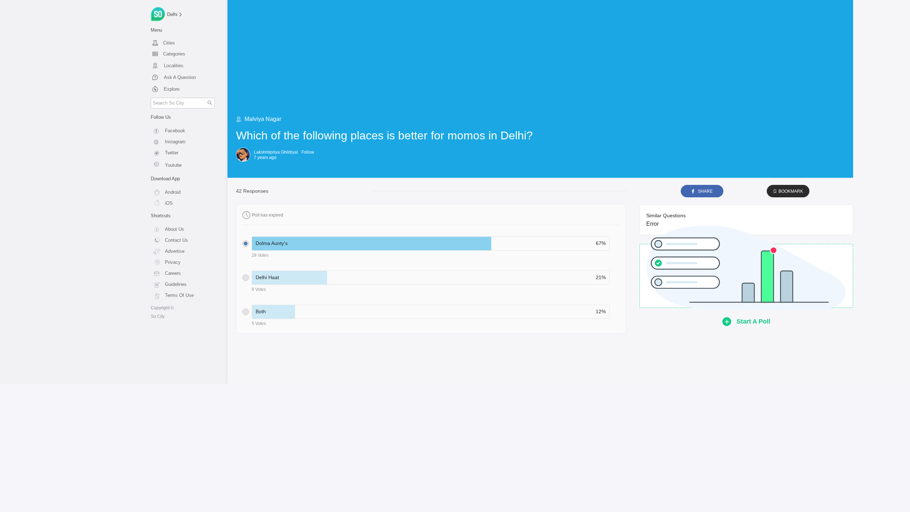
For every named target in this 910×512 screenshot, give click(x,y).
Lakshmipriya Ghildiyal (276, 152)
